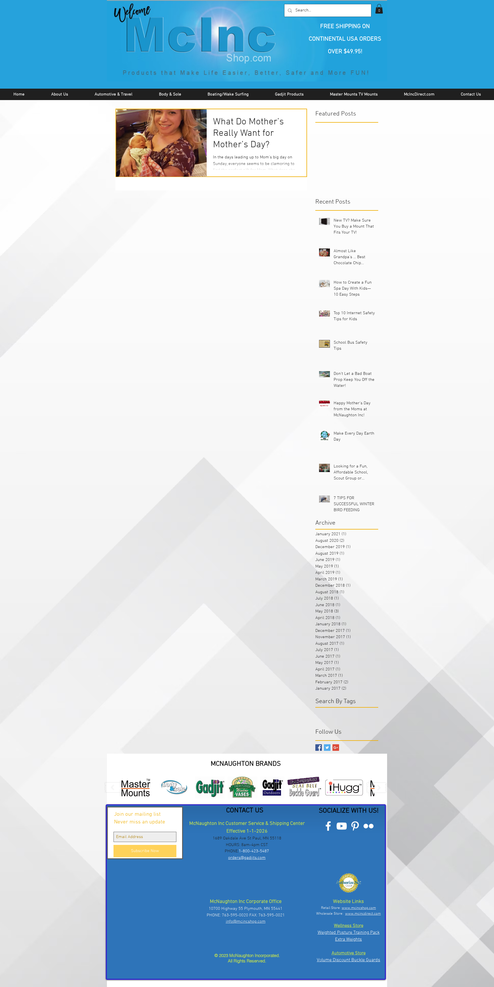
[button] (379, 8)
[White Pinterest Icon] (355, 826)
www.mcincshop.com (359, 908)
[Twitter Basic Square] (327, 747)
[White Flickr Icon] (368, 826)
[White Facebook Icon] (328, 826)
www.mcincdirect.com (363, 914)
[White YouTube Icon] (341, 826)
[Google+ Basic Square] (335, 747)
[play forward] (376, 787)
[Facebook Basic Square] (318, 747)
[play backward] (115, 787)
